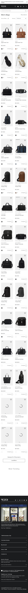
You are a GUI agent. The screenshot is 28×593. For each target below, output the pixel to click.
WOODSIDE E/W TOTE (6, 388)
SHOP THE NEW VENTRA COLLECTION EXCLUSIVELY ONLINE (12, 2)
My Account (4, 544)
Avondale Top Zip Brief (6, 100)
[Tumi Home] (3, 6)
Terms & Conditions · (12, 589)
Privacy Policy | (20, 589)
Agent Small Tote (4, 42)
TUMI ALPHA (3, 415)
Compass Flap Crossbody (20, 100)
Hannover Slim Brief (19, 359)
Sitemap (24, 589)
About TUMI (4, 549)
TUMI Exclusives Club (6, 535)
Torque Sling (18, 301)
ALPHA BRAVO (3, 127)
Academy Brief (18, 157)
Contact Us (4, 554)
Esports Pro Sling (18, 388)
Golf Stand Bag (4, 71)
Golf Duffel (3, 215)
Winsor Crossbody (5, 330)
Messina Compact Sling (20, 128)
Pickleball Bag (4, 416)
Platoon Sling (18, 445)
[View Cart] (23, 6)
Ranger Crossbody (19, 244)
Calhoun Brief (4, 272)
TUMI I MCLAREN (18, 300)
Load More (14, 460)
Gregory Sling (4, 186)
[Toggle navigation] (26, 6)
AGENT (2, 41)
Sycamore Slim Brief (19, 215)
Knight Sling (3, 128)
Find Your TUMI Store (6, 528)
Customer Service (5, 540)
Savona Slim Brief (4, 359)
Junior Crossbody (5, 244)
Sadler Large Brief (5, 157)
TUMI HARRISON (4, 185)
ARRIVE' (16, 127)
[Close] (27, 2)
